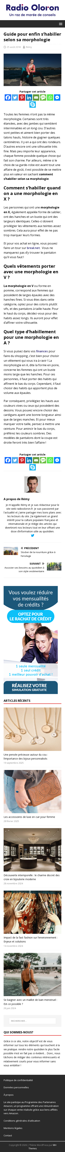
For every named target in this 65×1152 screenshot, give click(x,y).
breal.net (33, 248)
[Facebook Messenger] (57, 97)
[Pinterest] (22, 97)
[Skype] (32, 104)
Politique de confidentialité (18, 1080)
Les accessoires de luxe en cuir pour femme (29, 817)
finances (42, 351)
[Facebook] (8, 97)
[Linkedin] (29, 97)
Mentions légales (13, 1128)
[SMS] (43, 97)
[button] (60, 23)
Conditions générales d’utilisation (22, 1120)
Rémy (29, 47)
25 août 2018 (14, 47)
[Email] (36, 97)
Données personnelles (16, 1087)
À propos (9, 1094)
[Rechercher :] (32, 1021)
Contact (8, 1135)
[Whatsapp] (50, 97)
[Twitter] (15, 97)
